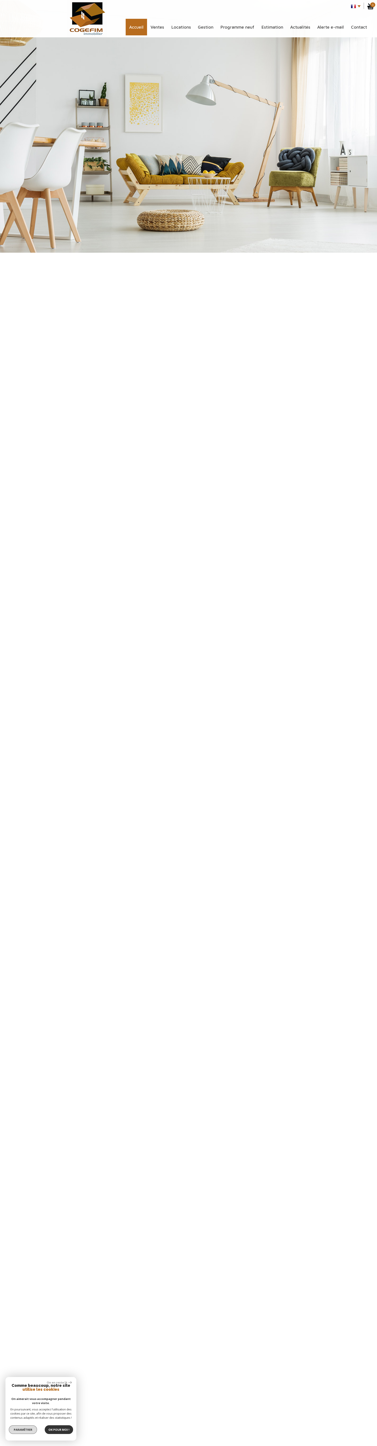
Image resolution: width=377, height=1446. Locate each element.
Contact (359, 26)
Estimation (272, 26)
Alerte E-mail (330, 26)
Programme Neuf (237, 26)
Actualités (300, 26)
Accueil (136, 26)
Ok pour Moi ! (58, 1430)
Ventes (157, 26)
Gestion (205, 26)
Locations (181, 26)
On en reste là (57, 1382)
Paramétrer (23, 1430)
